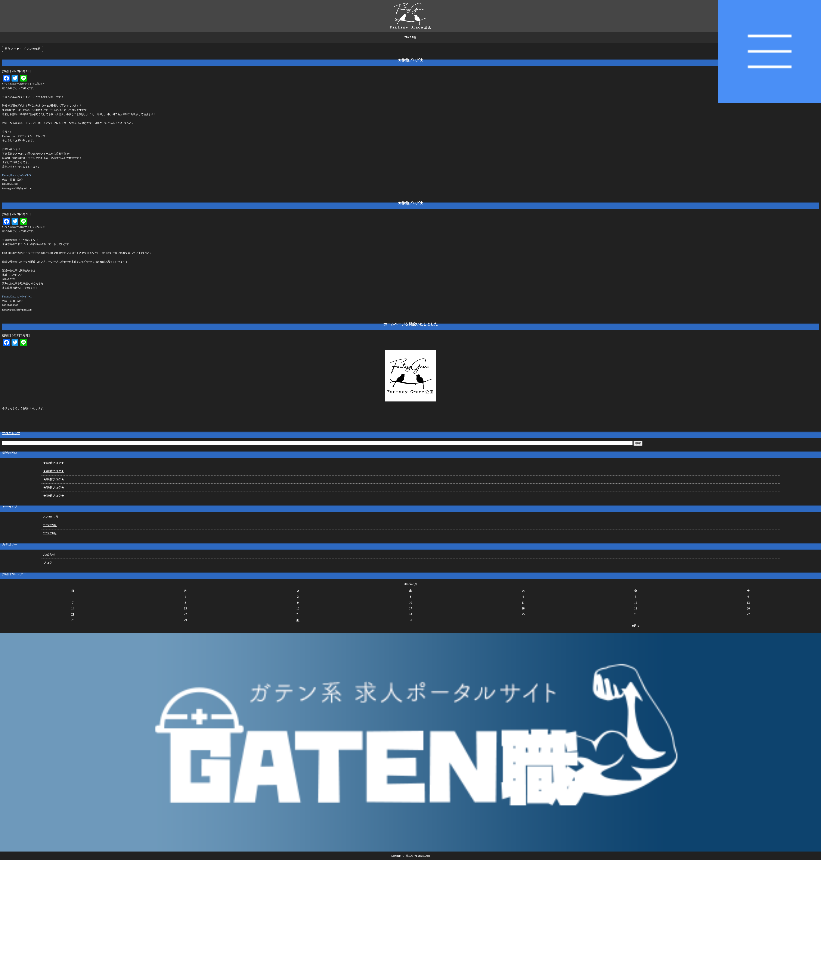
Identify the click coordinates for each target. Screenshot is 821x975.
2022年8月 (50, 533)
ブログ (47, 562)
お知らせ (49, 554)
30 (297, 620)
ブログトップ (11, 433)
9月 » (635, 625)
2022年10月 (50, 517)
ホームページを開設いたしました (410, 324)
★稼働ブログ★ (410, 60)
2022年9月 (50, 525)
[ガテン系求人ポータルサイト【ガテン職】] (410, 849)
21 (72, 614)
